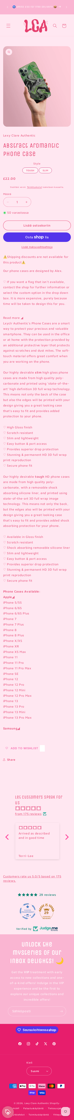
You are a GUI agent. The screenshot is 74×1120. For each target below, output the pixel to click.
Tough (30, 170)
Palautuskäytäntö (33, 1108)
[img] (39, 808)
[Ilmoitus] (66, 7)
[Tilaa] (61, 1011)
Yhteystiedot (60, 1114)
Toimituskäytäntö (39, 1114)
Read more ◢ (13, 317)
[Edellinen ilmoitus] (7, 7)
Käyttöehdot (17, 1114)
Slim (45, 170)
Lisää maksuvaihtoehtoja (37, 246)
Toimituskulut (34, 187)
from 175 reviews (28, 814)
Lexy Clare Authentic (36, 1103)
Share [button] (11, 759)
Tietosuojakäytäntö (59, 1108)
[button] (8, 25)
